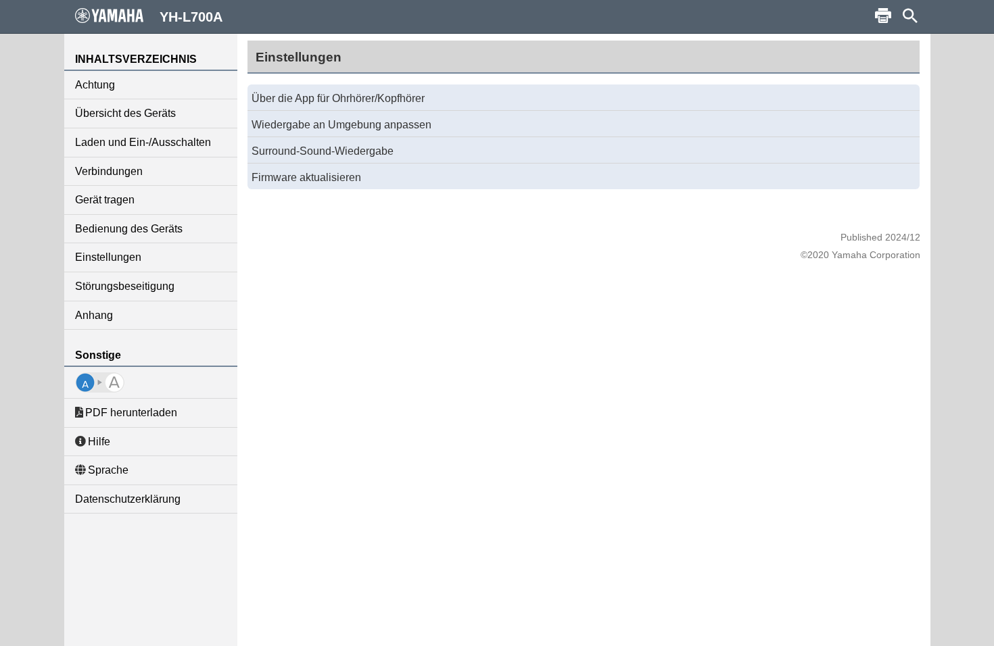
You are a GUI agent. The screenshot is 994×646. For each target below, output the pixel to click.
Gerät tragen (105, 199)
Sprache (108, 470)
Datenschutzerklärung (128, 499)
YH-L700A (191, 16)
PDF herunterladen (131, 412)
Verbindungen (109, 171)
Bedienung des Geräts (129, 228)
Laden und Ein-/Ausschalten (143, 142)
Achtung (95, 85)
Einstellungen (108, 257)
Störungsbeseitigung (124, 286)
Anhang (94, 315)
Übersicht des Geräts (125, 113)
